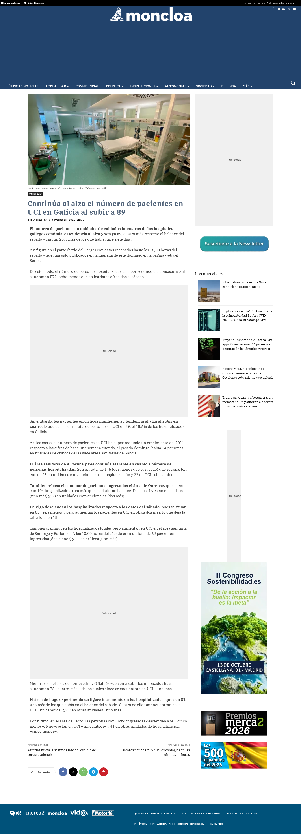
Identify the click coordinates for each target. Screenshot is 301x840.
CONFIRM (120, 483)
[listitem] (150, 409)
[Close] (227, 349)
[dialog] (150, 420)
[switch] (205, 419)
